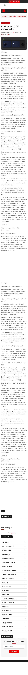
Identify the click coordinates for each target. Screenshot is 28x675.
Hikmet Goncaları (22, 16)
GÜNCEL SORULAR (8, 592)
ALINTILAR (5, 632)
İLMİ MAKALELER (7, 644)
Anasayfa (4, 16)
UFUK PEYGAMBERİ (8, 559)
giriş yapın (13, 546)
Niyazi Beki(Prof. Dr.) (6, 32)
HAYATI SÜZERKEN (8, 616)
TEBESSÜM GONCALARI (9, 612)
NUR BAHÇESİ (6, 567)
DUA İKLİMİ (5, 608)
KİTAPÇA (5, 596)
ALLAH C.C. (5, 555)
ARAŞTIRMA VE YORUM (9, 588)
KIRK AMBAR (6, 604)
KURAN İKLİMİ (12, 16)
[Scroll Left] (5, 57)
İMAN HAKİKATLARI (8, 571)
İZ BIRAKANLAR (7, 600)
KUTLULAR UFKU (7, 624)
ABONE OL (14, 664)
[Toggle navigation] (3, 10)
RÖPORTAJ (5, 620)
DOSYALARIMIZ (7, 628)
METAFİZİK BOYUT (7, 640)
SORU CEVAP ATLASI (8, 575)
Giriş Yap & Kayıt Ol (14, 1)
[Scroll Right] (22, 57)
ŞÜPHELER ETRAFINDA (9, 584)
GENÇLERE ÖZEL (7, 636)
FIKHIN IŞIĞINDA (7, 579)
